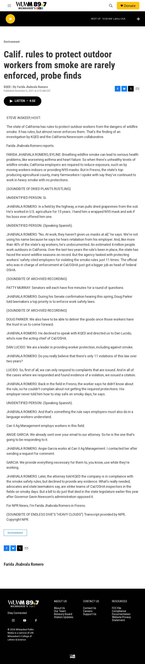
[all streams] (139, 18)
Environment (12, 42)
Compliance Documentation (121, 613)
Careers (88, 611)
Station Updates (63, 617)
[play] (10, 19)
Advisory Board (63, 614)
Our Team (60, 611)
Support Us (89, 614)
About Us (59, 608)
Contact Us (89, 608)
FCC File (116, 608)
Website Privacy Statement (121, 619)
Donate (130, 6)
